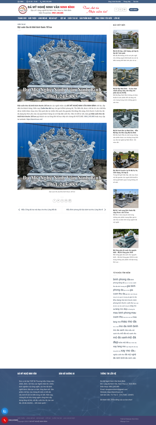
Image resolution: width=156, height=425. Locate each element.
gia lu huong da (124, 297)
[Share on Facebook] (54, 201)
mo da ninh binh (128, 326)
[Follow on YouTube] (124, 9)
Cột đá (63, 18)
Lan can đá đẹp (69, 418)
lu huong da (131, 309)
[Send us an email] (120, 9)
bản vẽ (126, 283)
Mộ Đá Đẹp (53, 18)
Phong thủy (127, 2)
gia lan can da (130, 294)
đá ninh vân (130, 358)
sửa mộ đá (124, 342)
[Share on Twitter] (58, 201)
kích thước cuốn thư (126, 303)
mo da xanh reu (120, 330)
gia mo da (133, 297)
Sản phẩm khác (85, 18)
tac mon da (132, 342)
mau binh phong (122, 312)
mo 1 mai (115, 326)
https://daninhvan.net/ (34, 119)
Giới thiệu (32, 18)
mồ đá (123, 333)
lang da (127, 306)
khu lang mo (118, 300)
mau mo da (128, 321)
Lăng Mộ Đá (42, 18)
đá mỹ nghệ (130, 354)
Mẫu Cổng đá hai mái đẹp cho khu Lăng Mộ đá (38, 210)
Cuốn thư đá (73, 18)
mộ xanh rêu (131, 334)
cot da (130, 283)
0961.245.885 (89, 116)
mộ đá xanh (120, 337)
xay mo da (127, 350)
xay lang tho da (130, 347)
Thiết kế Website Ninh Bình (129, 419)
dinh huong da (122, 286)
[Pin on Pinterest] (66, 201)
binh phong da (121, 279)
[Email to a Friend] (62, 201)
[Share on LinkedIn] (70, 201)
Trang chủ (22, 18)
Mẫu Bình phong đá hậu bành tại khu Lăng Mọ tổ (84, 210)
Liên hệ (116, 18)
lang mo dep (121, 309)
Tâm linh (135, 2)
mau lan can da (127, 317)
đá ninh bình (119, 358)
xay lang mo (119, 346)
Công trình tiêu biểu (114, 2)
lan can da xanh (120, 306)
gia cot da (126, 290)
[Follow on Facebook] (116, 9)
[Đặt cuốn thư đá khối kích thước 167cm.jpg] (62, 156)
